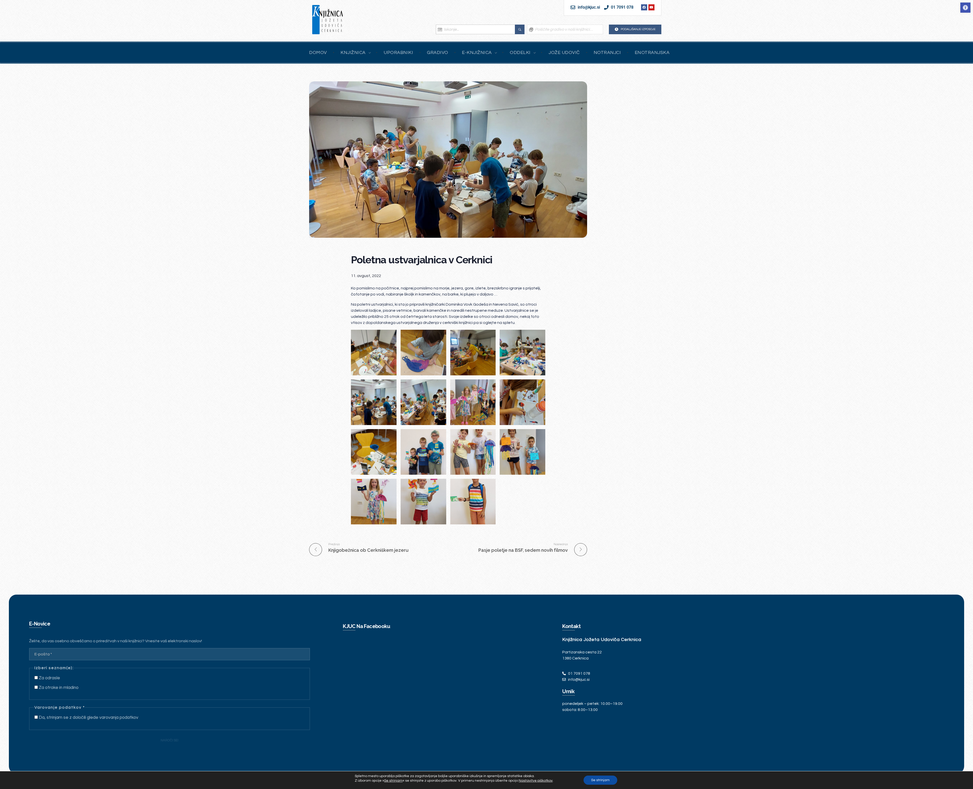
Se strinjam (600, 780)
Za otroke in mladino (58, 687)
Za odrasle (49, 678)
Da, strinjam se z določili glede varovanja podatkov (88, 717)
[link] (965, 8)
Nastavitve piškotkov (536, 780)
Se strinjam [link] (393, 780)
